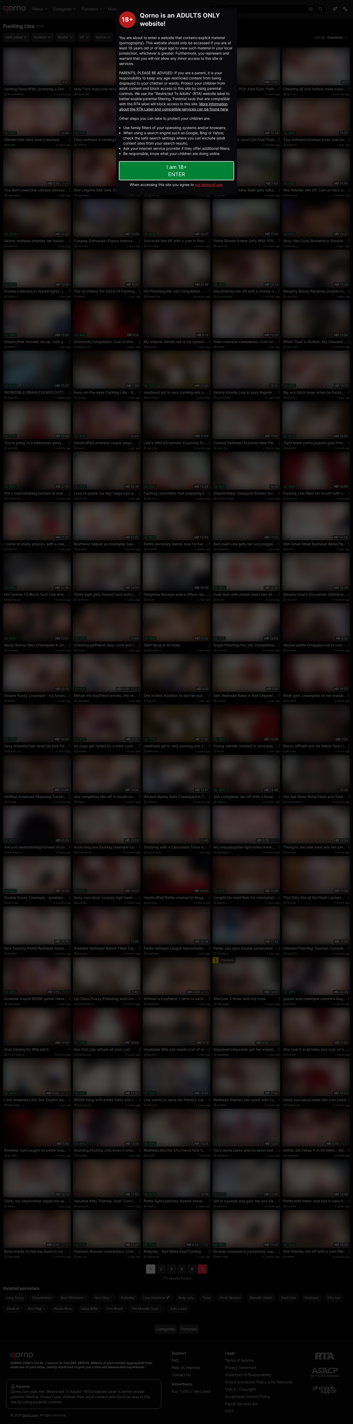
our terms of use (208, 184)
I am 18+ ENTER (176, 170)
